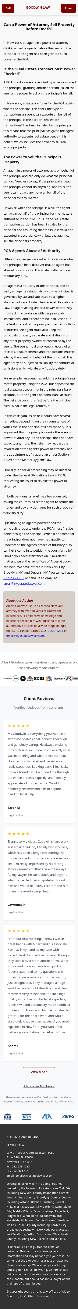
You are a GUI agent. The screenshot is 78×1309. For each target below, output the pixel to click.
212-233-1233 (13, 578)
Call (8, 8)
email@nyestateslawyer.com (24, 583)
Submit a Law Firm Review (39, 1086)
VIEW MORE (39, 1072)
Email (68, 8)
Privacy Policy (15, 1144)
